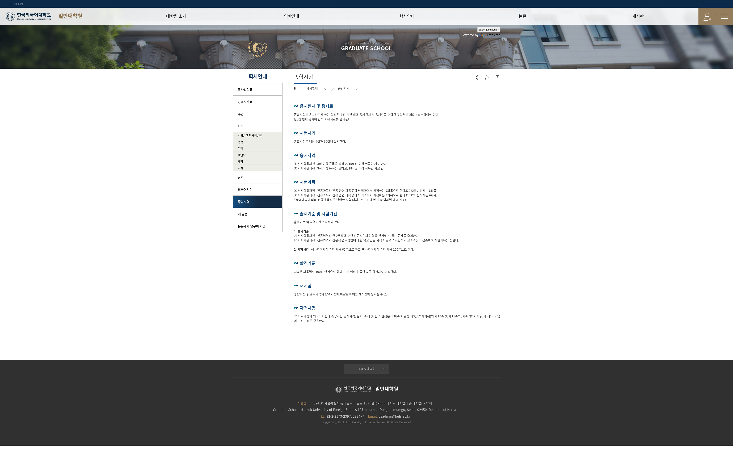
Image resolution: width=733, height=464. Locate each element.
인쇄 (497, 77)
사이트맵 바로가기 (724, 16)
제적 (240, 161)
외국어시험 (245, 189)
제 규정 (242, 213)
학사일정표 (245, 89)
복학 (240, 148)
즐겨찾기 (487, 77)
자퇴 (240, 168)
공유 (476, 77)
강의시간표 (245, 101)
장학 (241, 177)
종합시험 (243, 201)
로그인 (707, 19)
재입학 (241, 155)
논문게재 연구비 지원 (252, 226)
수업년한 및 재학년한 (250, 135)
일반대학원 (70, 16)
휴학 (240, 142)
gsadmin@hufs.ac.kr (394, 416)
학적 (241, 126)
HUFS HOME (16, 4)
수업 (241, 113)
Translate (493, 34)
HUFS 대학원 (367, 368)
